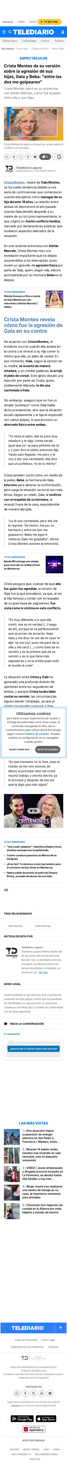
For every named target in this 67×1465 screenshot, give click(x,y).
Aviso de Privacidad (26, 1339)
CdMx (21, 21)
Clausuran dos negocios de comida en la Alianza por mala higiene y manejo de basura (42, 1208)
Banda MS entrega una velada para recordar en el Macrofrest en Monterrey (22, 565)
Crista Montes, (15, 182)
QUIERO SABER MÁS (19, 749)
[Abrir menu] (3, 32)
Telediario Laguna (29, 167)
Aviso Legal (48, 1339)
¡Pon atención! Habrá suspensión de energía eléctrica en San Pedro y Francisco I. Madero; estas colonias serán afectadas (39, 1138)
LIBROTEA (35, 1459)
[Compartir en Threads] (28, 157)
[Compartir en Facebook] (14, 157)
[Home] (33, 32)
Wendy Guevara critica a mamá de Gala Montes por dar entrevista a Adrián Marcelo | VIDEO (22, 301)
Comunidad (29, 41)
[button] (57, 157)
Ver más (43, 972)
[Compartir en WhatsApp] (7, 157)
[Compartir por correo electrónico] (35, 157)
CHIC (46, 1449)
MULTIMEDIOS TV (21, 1454)
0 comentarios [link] (12, 1034)
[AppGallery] (33, 1429)
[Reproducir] (33, 811)
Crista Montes (43, 925)
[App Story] (46, 1418)
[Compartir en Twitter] (21, 157)
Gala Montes (15, 925)
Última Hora (10, 41)
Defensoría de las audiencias (27, 1346)
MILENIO (14, 1449)
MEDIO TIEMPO (31, 1449)
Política (59, 41)
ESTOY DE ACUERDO (47, 749)
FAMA (56, 1449)
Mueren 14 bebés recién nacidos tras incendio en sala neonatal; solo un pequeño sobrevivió (41, 1155)
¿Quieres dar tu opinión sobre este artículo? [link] (33, 1048)
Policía (45, 41)
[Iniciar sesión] (63, 31)
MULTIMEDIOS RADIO (46, 1454)
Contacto (53, 1346)
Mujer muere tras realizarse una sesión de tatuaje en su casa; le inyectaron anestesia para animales (42, 1192)
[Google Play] (22, 1418)
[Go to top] (60, 1328)
